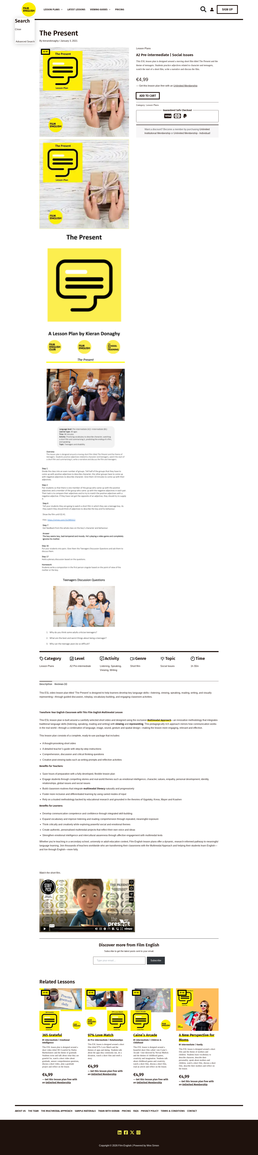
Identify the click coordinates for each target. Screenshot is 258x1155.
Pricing (126, 1110)
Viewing (104, 670)
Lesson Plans (143, 48)
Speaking (116, 666)
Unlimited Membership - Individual (192, 133)
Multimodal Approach (159, 720)
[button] (61, 10)
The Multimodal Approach (56, 1110)
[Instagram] (138, 1132)
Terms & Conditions (173, 1110)
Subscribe (155, 960)
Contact (192, 1110)
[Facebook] (126, 1132)
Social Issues (167, 666)
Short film (135, 666)
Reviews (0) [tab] (60, 684)
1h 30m (195, 666)
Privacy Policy (149, 1110)
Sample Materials (85, 1110)
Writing (113, 670)
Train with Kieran (108, 1110)
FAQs (136, 1110)
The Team (33, 1110)
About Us (20, 1110)
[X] (132, 1132)
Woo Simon (153, 1145)
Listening (105, 666)
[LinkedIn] (119, 1132)
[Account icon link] (212, 9)
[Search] (203, 9)
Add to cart (147, 95)
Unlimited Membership (185, 85)
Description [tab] (45, 684)
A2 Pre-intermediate (80, 666)
